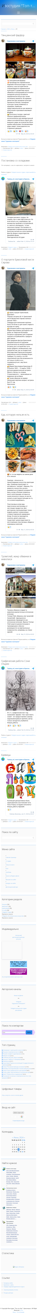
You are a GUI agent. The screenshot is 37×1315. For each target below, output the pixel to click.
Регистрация (20, 1312)
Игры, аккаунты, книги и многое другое (12, 1095)
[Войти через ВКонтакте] (12, 1116)
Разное (11, 1211)
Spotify (17, 1213)
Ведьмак (8, 1181)
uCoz (21, 1310)
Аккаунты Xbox (13, 1216)
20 (18, 1149)
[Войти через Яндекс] (18, 1116)
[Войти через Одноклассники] (25, 1116)
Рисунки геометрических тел (11, 1052)
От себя (4, 910)
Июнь (13, 29)
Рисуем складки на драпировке (12, 1054)
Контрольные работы (11, 1195)
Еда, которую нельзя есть (15, 414)
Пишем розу (6, 1061)
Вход (14, 1312)
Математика (9, 1191)
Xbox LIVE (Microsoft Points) (12, 1170)
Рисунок (4, 904)
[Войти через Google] (21, 1116)
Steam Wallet (9, 1172)
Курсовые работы (10, 1199)
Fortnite (11, 1176)
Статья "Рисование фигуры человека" (14, 1067)
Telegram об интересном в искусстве (18, 146)
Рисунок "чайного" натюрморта (12, 1059)
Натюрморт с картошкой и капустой (13, 1050)
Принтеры (8, 1228)
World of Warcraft (15, 1183)
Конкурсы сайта (8, 1283)
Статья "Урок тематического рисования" (14, 1070)
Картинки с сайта (8, 1285)
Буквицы (6, 754)
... (6, 1185)
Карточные (14, 1238)
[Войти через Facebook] (15, 1116)
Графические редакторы (11, 1230)
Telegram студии (12, 247)
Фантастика (9, 1202)
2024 (8, 29)
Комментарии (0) (7, 150)
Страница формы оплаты (11, 1290)
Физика (14, 1193)
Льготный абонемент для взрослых (12, 977)
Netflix (7, 1216)
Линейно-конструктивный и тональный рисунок (17, 1068)
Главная (3, 29)
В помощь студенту (10, 1190)
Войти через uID (18, 1112)
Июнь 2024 (18, 1137)
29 (22, 1152)
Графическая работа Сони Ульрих (15, 662)
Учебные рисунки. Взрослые (11, 1057)
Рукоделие (13, 1197)
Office (14, 1227)
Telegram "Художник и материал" (18, 1002)
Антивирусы (9, 1227)
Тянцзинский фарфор (12, 35)
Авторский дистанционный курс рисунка (18, 937)
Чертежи (8, 1197)
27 (18, 1152)
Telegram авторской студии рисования (18, 1009)
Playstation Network (10, 1178)
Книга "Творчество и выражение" (13, 1074)
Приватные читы (13, 1225)
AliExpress (8, 1209)
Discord (13, 1209)
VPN (7, 1225)
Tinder (18, 1216)
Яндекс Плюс (12, 1213)
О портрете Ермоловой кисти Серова (17, 261)
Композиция (5, 908)
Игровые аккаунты (10, 1218)
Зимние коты (6, 1056)
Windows (14, 1228)
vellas (21, 148)
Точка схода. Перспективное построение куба (16, 1072)
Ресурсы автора (8, 1293)
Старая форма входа (18, 1120)
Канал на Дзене (18, 995)
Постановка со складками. (15, 160)
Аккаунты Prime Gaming (11, 1214)
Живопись (5, 906)
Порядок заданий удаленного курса (14, 1287)
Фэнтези (17, 1201)
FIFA (12, 1181)
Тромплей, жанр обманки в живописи (16, 558)
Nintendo (16, 1176)
